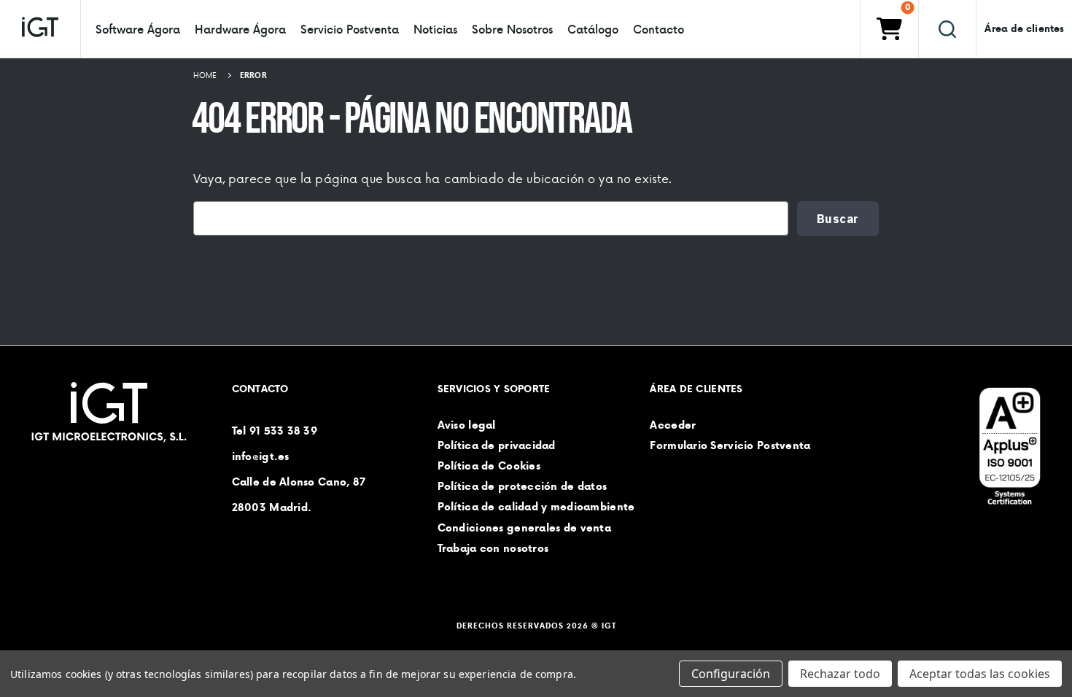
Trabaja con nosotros (493, 548)
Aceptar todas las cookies (979, 674)
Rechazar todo (840, 674)
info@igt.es (261, 456)
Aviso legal (467, 425)
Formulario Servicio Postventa (730, 445)
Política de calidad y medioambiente (536, 507)
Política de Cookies (489, 466)
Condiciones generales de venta (524, 528)
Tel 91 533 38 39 (274, 431)
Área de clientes (1024, 29)
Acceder (673, 425)
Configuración (730, 674)
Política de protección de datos (522, 487)
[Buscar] (947, 29)
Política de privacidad (497, 445)
